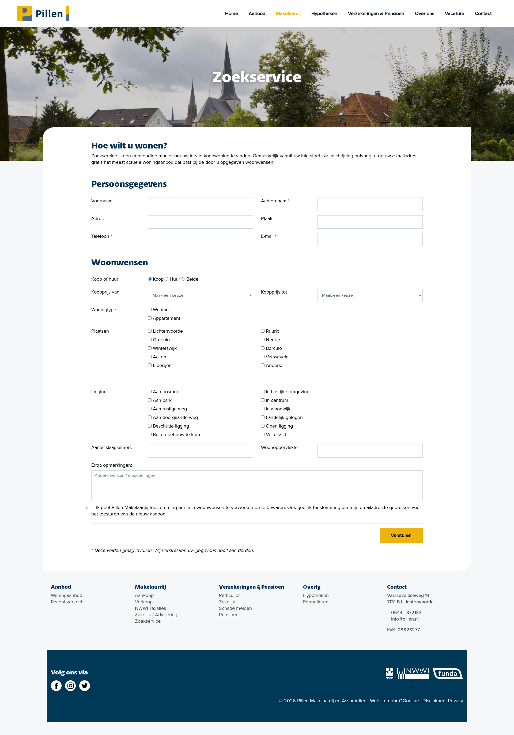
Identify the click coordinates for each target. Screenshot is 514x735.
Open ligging (278, 426)
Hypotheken (324, 13)
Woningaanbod (66, 595)
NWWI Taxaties (150, 608)
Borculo (273, 348)
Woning (160, 310)
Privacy (455, 701)
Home (231, 13)
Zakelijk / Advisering (156, 615)
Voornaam (102, 201)
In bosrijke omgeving (286, 392)
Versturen (401, 535)
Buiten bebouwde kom (176, 434)
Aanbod (257, 13)
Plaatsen (100, 331)
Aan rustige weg (169, 409)
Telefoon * (101, 236)
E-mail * (269, 236)
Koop (158, 279)
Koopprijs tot (274, 292)
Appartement (166, 318)
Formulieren (315, 602)
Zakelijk (227, 602)
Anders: (273, 365)
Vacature (454, 13)
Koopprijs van (105, 292)
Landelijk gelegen (283, 417)
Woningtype (103, 310)
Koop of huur (104, 279)
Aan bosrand (165, 392)
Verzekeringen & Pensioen (376, 13)
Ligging (99, 392)
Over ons (424, 13)
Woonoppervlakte (279, 447)
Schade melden (235, 608)
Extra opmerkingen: (111, 465)
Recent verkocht (68, 602)
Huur (174, 279)
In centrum (276, 400)
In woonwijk (277, 409)
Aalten (159, 357)
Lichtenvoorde (167, 331)
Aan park (162, 400)
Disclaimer (433, 701)
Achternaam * (275, 201)
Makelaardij (288, 13)
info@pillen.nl (405, 619)
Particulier (229, 595)
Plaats (267, 218)
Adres (97, 218)
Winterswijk (164, 348)
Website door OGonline (394, 701)
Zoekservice (148, 621)
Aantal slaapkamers (111, 447)
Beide (191, 279)
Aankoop (144, 595)
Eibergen (162, 365)
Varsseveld (276, 357)
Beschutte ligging (170, 426)
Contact (483, 13)
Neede (272, 340)
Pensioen (229, 615)
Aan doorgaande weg (175, 417)
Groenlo (161, 340)
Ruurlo (271, 331)
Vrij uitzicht (276, 434)
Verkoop (144, 602)
